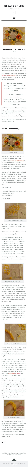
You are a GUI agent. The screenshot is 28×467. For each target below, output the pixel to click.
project (10, 454)
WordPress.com (14, 464)
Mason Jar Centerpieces (17, 160)
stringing (13, 454)
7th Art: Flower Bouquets (8, 75)
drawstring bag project (14, 373)
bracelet (13, 453)
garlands (23, 453)
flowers (20, 453)
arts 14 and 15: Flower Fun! (14, 49)
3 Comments (18, 454)
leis (7, 454)
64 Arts (14, 51)
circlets (16, 453)
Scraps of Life (14, 5)
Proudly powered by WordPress (9, 463)
